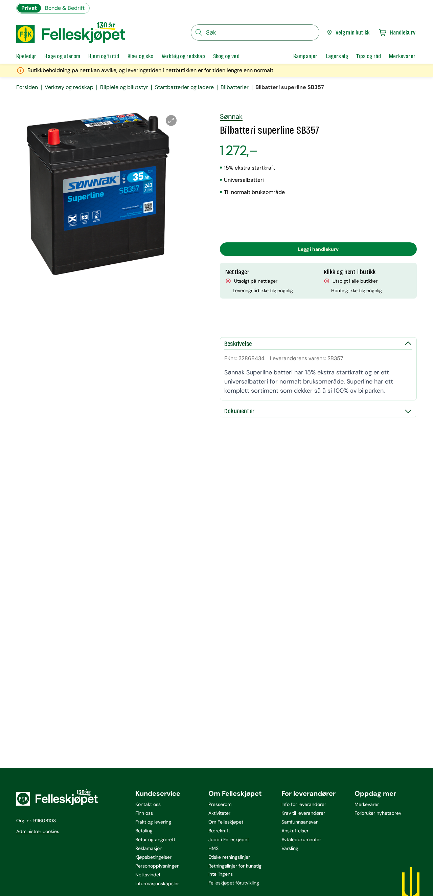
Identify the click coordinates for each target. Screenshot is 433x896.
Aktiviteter (219, 813)
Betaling (144, 831)
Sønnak (231, 116)
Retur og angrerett (155, 839)
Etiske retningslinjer (229, 857)
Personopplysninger (157, 866)
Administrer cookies (37, 831)
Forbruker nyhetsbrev (378, 813)
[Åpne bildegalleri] (171, 120)
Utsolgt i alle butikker (355, 281)
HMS (213, 848)
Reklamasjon (148, 848)
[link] (305, 56)
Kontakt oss (148, 804)
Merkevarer (367, 804)
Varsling (289, 848)
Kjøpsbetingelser (153, 857)
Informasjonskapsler (157, 883)
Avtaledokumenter (301, 839)
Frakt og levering (153, 822)
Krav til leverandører (303, 813)
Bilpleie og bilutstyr (124, 87)
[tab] (26, 56)
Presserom (219, 804)
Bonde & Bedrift (65, 8)
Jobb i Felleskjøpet (228, 839)
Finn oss (144, 813)
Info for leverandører (303, 804)
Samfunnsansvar (299, 822)
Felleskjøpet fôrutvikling (233, 883)
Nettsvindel (147, 875)
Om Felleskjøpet (225, 822)
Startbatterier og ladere (184, 87)
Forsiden (27, 87)
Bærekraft (219, 831)
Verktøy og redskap (69, 87)
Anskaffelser (295, 831)
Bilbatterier (235, 87)
